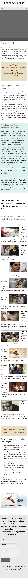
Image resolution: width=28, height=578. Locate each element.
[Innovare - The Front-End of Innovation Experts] (14, 3)
